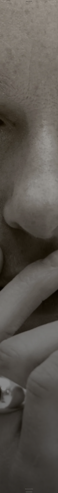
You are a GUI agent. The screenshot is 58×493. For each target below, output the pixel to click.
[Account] (54, 1)
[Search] (52, 1)
